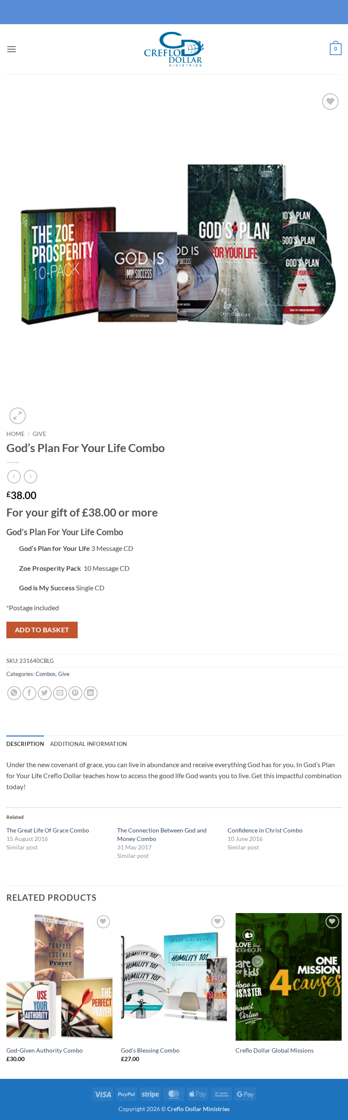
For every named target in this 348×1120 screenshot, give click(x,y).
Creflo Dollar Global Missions (275, 1050)
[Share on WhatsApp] (14, 693)
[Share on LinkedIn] (91, 693)
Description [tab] (25, 743)
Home (15, 433)
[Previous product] (30, 476)
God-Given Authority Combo (44, 1050)
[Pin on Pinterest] (75, 693)
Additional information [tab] (88, 743)
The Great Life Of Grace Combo (47, 830)
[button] (11, 49)
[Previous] (6, 995)
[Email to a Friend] (60, 693)
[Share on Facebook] (29, 693)
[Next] (341, 995)
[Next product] (13, 476)
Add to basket (42, 630)
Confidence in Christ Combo (265, 830)
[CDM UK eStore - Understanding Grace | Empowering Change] (174, 49)
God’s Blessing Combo (150, 1050)
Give (39, 433)
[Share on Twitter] (45, 693)
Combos (46, 673)
